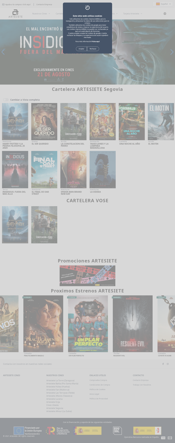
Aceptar (81, 49)
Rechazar (93, 49)
